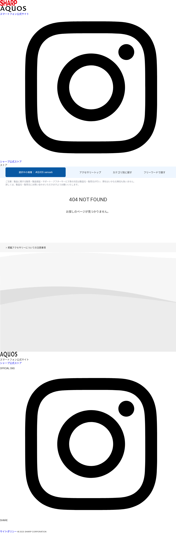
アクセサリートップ (90, 172)
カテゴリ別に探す (122, 172)
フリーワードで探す (154, 172)
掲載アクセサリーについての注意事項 (27, 247)
